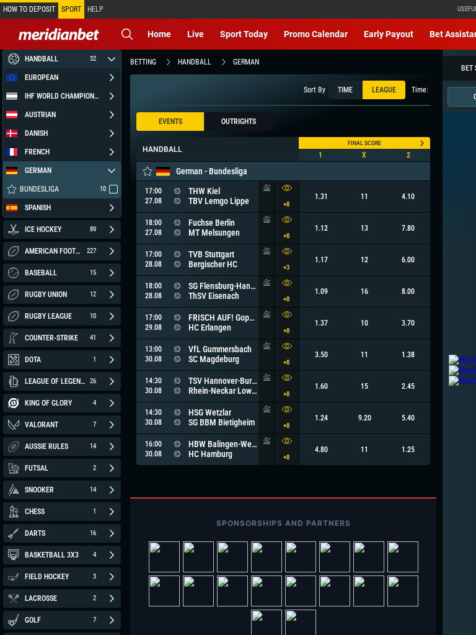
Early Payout (388, 34)
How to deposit (29, 9)
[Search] (127, 34)
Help (95, 9)
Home (159, 34)
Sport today (244, 34)
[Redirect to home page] (59, 34)
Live (195, 34)
